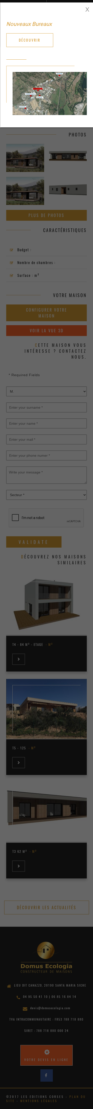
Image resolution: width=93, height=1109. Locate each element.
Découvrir (29, 40)
